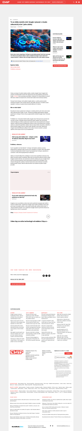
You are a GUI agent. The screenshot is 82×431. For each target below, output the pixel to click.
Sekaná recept (31, 388)
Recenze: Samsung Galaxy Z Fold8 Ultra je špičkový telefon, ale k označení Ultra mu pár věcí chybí (33, 322)
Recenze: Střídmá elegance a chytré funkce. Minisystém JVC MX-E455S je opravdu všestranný (33, 339)
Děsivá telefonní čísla (22, 383)
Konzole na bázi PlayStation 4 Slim (40, 392)
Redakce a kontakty (46, 350)
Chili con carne (55, 387)
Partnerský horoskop (39, 383)
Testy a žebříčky (30, 312)
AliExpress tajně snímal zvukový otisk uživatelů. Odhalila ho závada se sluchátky (58, 49)
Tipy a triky (47, 2)
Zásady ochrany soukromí (31, 357)
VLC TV (61, 392)
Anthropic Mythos (22, 392)
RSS (43, 355)
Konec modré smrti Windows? (66, 390)
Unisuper (16, 212)
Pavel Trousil (13, 26)
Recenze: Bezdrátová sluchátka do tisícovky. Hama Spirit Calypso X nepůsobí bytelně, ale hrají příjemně (24, 414)
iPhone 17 (57, 392)
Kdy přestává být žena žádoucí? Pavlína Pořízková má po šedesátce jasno (56, 416)
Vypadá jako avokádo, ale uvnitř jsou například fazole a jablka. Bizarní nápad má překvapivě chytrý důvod (56, 400)
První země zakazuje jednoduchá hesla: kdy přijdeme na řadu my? (24, 196)
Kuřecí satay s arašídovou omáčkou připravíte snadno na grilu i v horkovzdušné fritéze (54, 411)
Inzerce (43, 353)
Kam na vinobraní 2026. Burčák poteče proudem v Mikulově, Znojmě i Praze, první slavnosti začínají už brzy (55, 408)
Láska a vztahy (63, 383)
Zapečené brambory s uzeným (61, 388)
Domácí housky (52, 388)
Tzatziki (25, 388)
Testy (23, 2)
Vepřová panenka (22, 387)
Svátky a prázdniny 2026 (19, 384)
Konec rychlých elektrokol (31, 390)
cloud (12, 269)
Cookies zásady (29, 359)
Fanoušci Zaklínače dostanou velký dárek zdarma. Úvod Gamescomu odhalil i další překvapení (58, 40)
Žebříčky (27, 2)
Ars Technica (34, 212)
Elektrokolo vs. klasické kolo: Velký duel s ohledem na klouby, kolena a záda (64, 321)
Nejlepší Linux (13, 393)
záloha (30, 269)
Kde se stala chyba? (15, 67)
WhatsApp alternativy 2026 (38, 384)
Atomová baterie (30, 392)
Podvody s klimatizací (68, 392)
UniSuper (16, 96)
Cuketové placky (14, 388)
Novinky (19, 2)
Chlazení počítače (22, 390)
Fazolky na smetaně (30, 387)
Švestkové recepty (44, 388)
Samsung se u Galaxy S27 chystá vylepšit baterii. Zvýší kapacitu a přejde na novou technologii (17, 340)
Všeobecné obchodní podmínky (32, 355)
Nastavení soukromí (30, 356)
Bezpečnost (32, 2)
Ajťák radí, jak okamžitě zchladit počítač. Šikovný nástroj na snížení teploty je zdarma (64, 316)
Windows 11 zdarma (14, 392)
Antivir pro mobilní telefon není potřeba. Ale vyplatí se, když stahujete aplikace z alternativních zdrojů (25, 410)
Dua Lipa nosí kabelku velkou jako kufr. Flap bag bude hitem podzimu (55, 414)
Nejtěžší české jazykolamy (54, 383)
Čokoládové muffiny (39, 387)
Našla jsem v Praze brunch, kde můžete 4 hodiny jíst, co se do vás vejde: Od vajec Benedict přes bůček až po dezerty (56, 404)
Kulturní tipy (69, 383)
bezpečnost (44, 312)
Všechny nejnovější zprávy (17, 284)
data (26, 269)
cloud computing (37, 269)
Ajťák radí (12, 384)
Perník (36, 388)
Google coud (21, 269)
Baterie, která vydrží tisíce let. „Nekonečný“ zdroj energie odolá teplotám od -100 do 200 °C (18, 322)
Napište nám (25, 274)
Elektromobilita (40, 2)
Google (16, 269)
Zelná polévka (20, 388)
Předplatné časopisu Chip (31, 350)
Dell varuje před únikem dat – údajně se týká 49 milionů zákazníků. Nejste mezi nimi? (25, 137)
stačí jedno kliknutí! (39, 61)
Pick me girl (46, 383)
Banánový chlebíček (47, 387)
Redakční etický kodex (47, 352)
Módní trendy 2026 (28, 384)
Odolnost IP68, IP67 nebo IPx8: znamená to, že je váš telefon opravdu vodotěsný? (63, 326)
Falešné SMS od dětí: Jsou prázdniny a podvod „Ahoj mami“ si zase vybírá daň (48, 334)
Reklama (27, 353)
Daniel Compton (27, 212)
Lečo (39, 388)
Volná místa (28, 352)
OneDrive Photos (56, 390)
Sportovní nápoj (62, 387)
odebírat (68, 353)
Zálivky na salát (69, 387)
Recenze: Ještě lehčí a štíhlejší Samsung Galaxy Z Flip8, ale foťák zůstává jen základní (33, 334)
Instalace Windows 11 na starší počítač (44, 390)
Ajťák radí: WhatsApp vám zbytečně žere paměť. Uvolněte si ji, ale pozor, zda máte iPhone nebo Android (59, 58)
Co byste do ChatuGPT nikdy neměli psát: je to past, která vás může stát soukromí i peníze (48, 322)
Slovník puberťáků (30, 383)
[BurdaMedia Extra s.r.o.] (16, 352)
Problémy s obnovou (15, 69)
